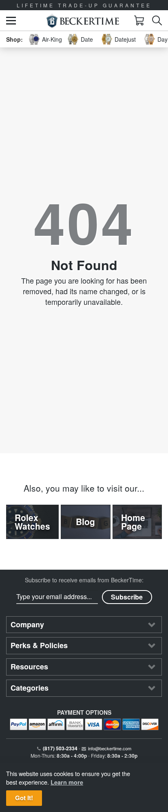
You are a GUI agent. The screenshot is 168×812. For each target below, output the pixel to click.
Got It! (24, 797)
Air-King (52, 39)
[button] (11, 21)
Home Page (133, 521)
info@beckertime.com (109, 748)
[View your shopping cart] (139, 20)
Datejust (125, 39)
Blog (85, 521)
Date (87, 39)
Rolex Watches (32, 521)
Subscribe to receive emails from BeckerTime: (84, 580)
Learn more (67, 782)
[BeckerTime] (82, 20)
